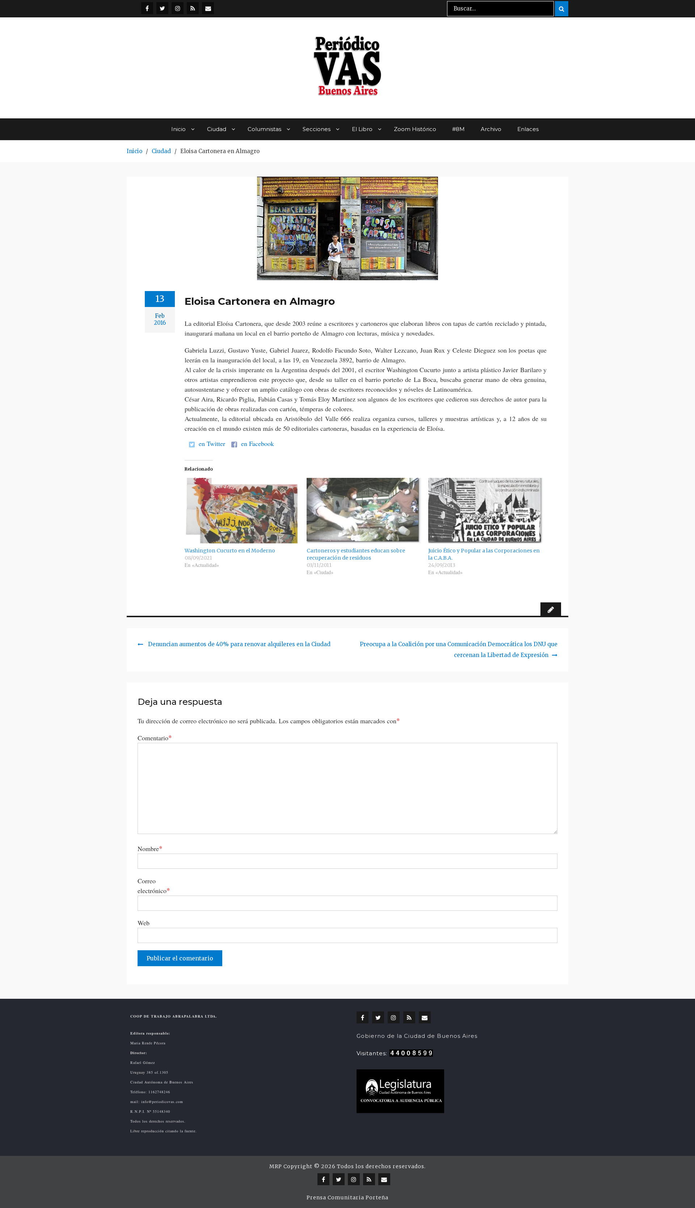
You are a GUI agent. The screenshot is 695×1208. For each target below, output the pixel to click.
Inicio (178, 129)
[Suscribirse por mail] (208, 8)
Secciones (316, 129)
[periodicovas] (178, 8)
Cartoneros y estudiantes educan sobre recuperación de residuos (356, 554)
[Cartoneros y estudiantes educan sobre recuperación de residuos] (364, 510)
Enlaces (528, 129)
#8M (458, 129)
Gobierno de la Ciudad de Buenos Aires (417, 1035)
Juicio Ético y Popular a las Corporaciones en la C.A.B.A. (484, 554)
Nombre (150, 848)
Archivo (491, 129)
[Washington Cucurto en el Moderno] (242, 510)
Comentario (155, 737)
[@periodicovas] (147, 8)
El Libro (362, 129)
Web (143, 922)
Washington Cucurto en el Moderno (230, 550)
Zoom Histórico (415, 129)
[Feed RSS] (193, 8)
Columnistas (264, 129)
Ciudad (216, 129)
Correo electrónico (154, 885)
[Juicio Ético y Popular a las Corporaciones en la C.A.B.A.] (485, 510)
